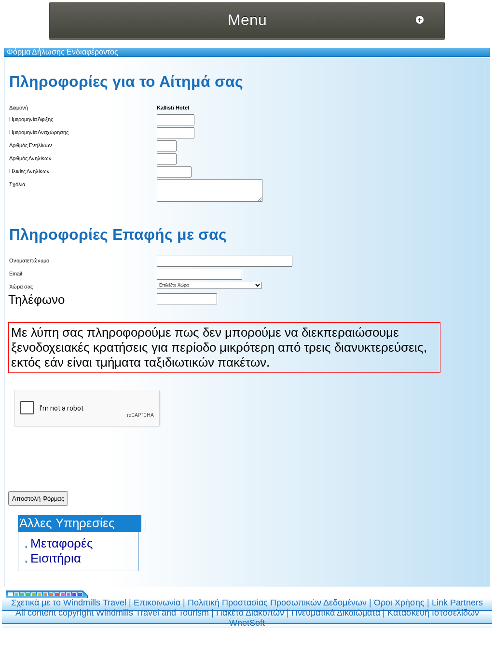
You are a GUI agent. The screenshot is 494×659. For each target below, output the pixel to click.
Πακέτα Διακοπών (250, 613)
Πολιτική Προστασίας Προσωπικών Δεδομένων (277, 602)
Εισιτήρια (55, 558)
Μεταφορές (61, 543)
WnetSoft (247, 623)
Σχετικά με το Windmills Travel (68, 602)
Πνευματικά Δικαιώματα (335, 613)
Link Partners (457, 602)
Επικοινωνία (157, 602)
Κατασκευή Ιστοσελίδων (433, 613)
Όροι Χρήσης (399, 602)
